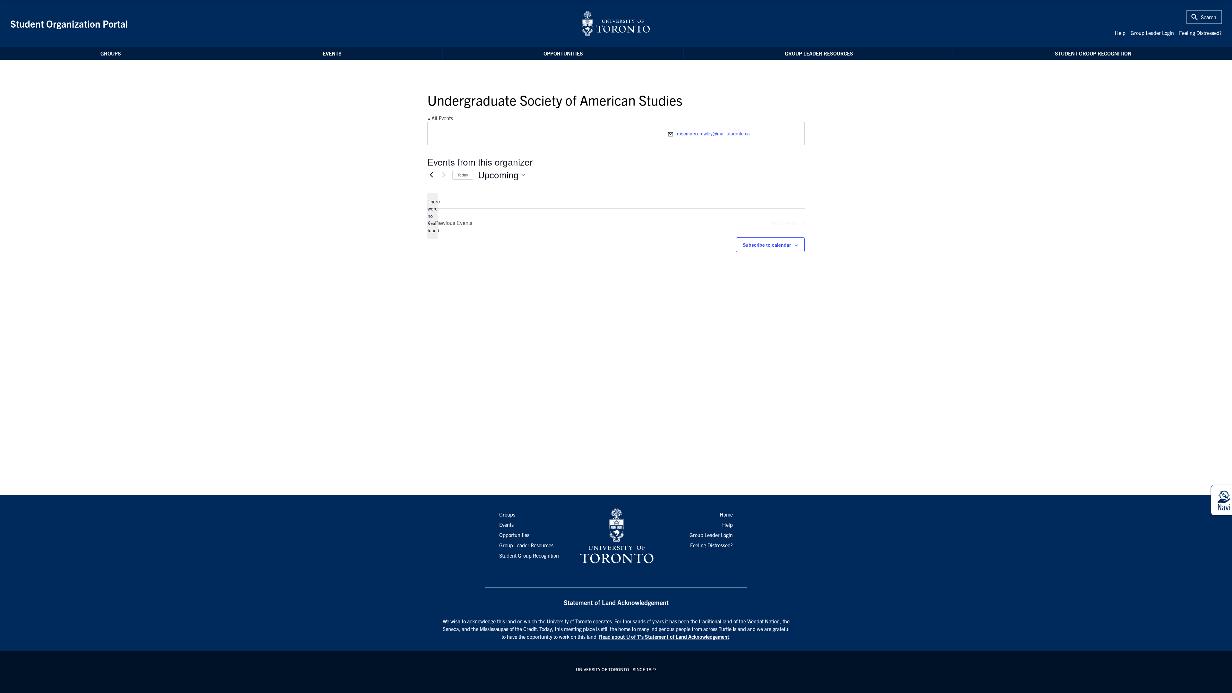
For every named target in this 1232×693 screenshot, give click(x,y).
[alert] (432, 216)
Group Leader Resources (819, 53)
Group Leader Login (1152, 33)
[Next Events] (444, 175)
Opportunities (563, 53)
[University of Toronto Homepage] (616, 536)
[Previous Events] (431, 175)
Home (726, 514)
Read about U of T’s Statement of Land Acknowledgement (664, 636)
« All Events (440, 118)
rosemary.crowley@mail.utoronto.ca (713, 133)
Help (1120, 33)
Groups (110, 53)
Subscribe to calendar (767, 245)
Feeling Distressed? (1200, 33)
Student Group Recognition (1093, 53)
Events (332, 53)
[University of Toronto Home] (616, 23)
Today (463, 174)
